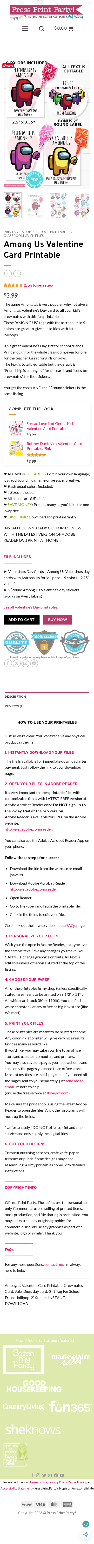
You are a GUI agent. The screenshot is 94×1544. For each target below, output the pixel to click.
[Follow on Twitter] (44, 1475)
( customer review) (39, 285)
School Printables (52, 232)
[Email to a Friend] (25, 663)
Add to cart (21, 619)
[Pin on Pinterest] (34, 663)
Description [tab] (15, 697)
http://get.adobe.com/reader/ (29, 829)
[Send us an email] (50, 1475)
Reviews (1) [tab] (14, 706)
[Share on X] (17, 663)
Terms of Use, (38, 1482)
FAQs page (75, 925)
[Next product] (8, 273)
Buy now (57, 619)
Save (10, 65)
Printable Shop (17, 232)
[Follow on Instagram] (38, 1475)
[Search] (41, 28)
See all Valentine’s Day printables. (31, 607)
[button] (25, 29)
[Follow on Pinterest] (56, 1475)
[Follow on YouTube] (62, 1475)
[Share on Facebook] (8, 663)
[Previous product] (17, 273)
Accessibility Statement (16, 1488)
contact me (53, 1264)
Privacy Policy (57, 1482)
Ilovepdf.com (57, 1093)
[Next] (82, 124)
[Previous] (11, 124)
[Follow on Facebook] (32, 1475)
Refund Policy (77, 1482)
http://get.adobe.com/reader (33, 889)
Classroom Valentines (24, 236)
